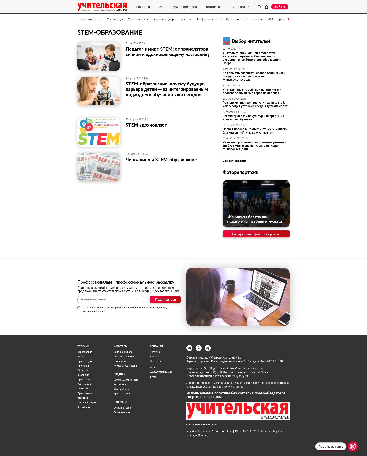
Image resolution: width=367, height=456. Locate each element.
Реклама (155, 356)
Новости (143, 7)
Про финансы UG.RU (209, 19)
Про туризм (83, 379)
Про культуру (84, 361)
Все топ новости (234, 161)
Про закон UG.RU (237, 19)
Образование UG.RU (89, 19)
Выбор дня (83, 375)
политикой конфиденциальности (116, 307)
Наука (80, 356)
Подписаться (165, 299)
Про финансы (84, 393)
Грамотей (185, 19)
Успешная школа (138, 19)
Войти (279, 6)
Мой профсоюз (122, 389)
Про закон (83, 365)
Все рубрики (84, 407)
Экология (82, 370)
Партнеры (155, 361)
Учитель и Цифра (164, 19)
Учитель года (115, 19)
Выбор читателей (251, 41)
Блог (161, 7)
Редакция (155, 352)
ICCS (153, 367)
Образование (84, 352)
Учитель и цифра (86, 402)
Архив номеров (185, 7)
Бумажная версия (123, 408)
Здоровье (82, 398)
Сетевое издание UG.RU (126, 380)
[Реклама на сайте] (353, 446)
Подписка (212, 7)
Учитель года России (125, 365)
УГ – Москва (120, 384)
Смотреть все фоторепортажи (256, 234)
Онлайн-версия (122, 412)
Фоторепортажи (240, 172)
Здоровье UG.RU (262, 19)
